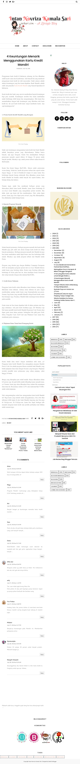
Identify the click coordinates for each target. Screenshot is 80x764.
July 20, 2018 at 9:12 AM (14, 487)
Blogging (54, 346)
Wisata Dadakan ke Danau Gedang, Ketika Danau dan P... (64, 299)
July (55, 262)
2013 (54, 327)
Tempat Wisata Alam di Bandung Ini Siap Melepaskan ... (66, 286)
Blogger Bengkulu (57, 343)
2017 (54, 317)
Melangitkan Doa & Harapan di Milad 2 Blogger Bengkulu (65, 270)
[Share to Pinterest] (39, 418)
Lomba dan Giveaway (58, 357)
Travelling (22, 757)
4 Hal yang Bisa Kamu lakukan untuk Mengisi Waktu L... (65, 275)
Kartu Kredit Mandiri (21, 86)
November (57, 253)
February (57, 312)
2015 (54, 322)
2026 (54, 234)
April (55, 307)
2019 (54, 246)
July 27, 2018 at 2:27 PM (14, 625)
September (58, 258)
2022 (54, 238)
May (55, 305)
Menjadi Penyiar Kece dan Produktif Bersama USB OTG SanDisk (64, 436)
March (56, 310)
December (57, 250)
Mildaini (9, 623)
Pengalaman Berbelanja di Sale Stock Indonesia (65, 412)
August (56, 260)
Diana (9, 541)
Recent (9, 423)
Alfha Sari (10, 562)
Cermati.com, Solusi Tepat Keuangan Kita (65, 388)
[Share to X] (35, 418)
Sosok (30, 757)
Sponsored (39, 757)
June (55, 303)
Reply (42, 479)
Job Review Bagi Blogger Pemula (65, 459)
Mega (9, 485)
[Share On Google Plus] (42, 418)
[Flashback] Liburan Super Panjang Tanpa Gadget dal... (64, 295)
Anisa (8, 466)
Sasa (8, 522)
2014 (54, 324)
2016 (54, 320)
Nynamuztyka (11, 641)
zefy (8, 580)
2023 (54, 236)
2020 (54, 243)
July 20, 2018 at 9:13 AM (14, 506)
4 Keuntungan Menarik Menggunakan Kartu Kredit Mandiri (63, 280)
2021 (54, 241)
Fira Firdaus (11, 601)
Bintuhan (68, 339)
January (57, 315)
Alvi (8, 503)
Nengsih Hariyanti (12, 660)
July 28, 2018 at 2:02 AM (14, 644)
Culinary (54, 353)
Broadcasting (56, 350)
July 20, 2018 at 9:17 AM (14, 543)
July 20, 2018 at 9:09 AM (14, 469)
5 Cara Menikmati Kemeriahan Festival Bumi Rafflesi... (64, 266)
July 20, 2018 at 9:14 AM (14, 524)
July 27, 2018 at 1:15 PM (14, 583)
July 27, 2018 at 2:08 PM (14, 604)
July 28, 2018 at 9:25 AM (14, 662)
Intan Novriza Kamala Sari (35, 761)
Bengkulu (54, 339)
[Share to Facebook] (31, 418)
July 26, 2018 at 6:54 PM (14, 564)
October (57, 255)
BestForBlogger (52, 761)
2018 (54, 248)
